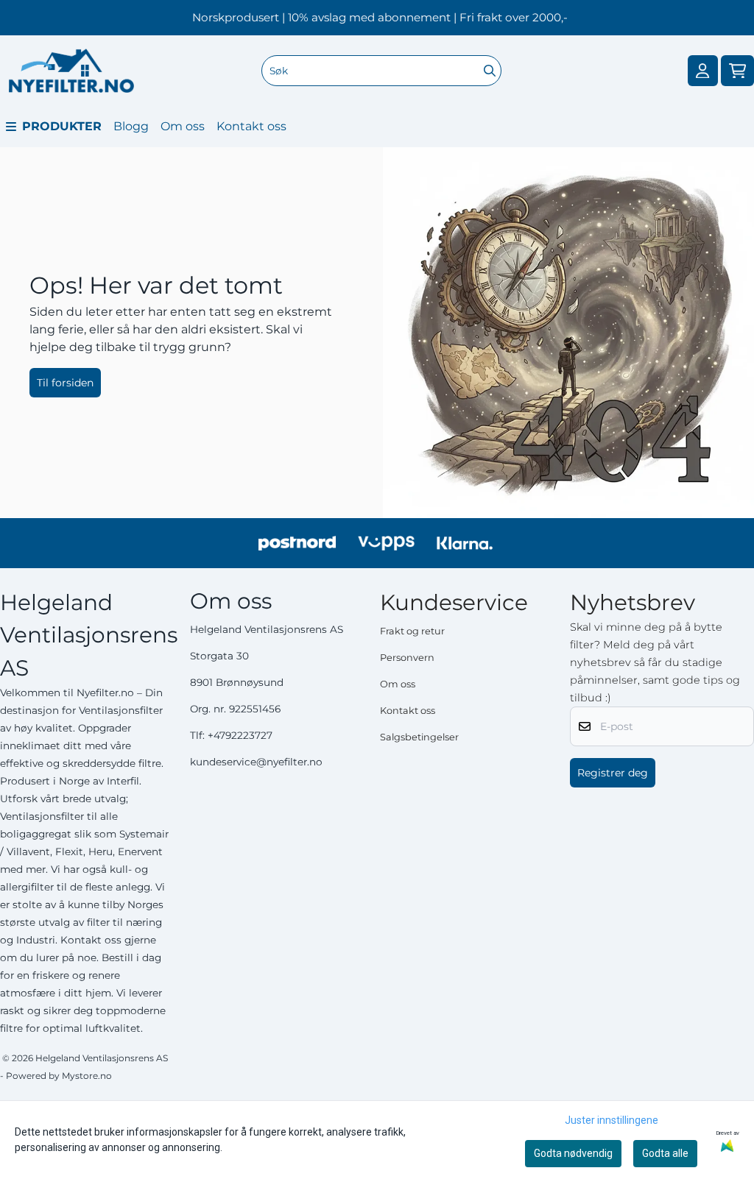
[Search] (489, 70)
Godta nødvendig (573, 1153)
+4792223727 (240, 735)
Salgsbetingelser (419, 737)
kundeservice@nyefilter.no (256, 762)
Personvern (407, 657)
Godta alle (665, 1153)
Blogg (131, 126)
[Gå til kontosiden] (702, 71)
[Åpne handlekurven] (737, 71)
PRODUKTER (62, 126)
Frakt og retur (412, 631)
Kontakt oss (251, 126)
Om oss (183, 126)
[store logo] (71, 71)
